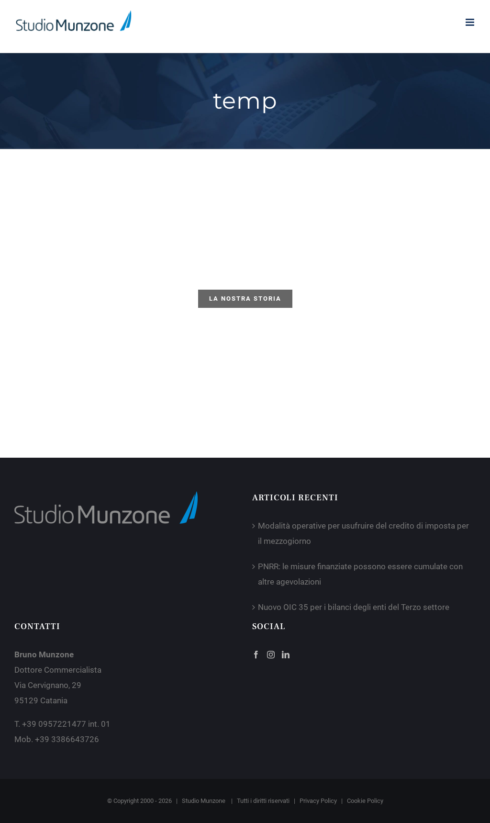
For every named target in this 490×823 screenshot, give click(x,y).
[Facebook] (256, 654)
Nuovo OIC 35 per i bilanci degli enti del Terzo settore (353, 607)
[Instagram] (271, 654)
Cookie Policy (365, 800)
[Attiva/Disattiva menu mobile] (471, 22)
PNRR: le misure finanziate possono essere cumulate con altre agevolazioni (360, 574)
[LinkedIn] (286, 654)
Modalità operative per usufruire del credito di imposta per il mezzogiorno (363, 533)
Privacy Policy (318, 800)
